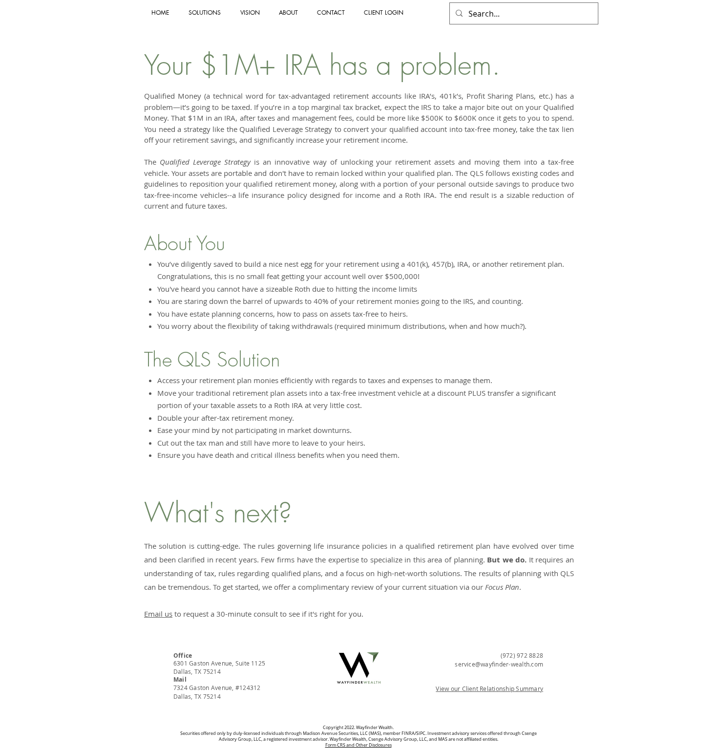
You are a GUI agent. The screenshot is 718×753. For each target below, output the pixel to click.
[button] (386, 12)
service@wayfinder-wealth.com (499, 664)
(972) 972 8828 (522, 655)
